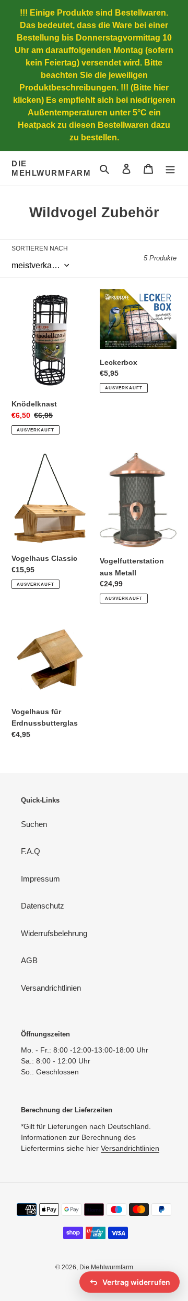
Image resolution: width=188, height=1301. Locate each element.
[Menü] (170, 168)
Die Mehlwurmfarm (51, 168)
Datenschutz (42, 905)
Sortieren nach (39, 248)
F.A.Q (30, 851)
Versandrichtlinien (51, 987)
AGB (29, 960)
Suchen (34, 824)
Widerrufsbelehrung (54, 933)
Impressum (40, 878)
